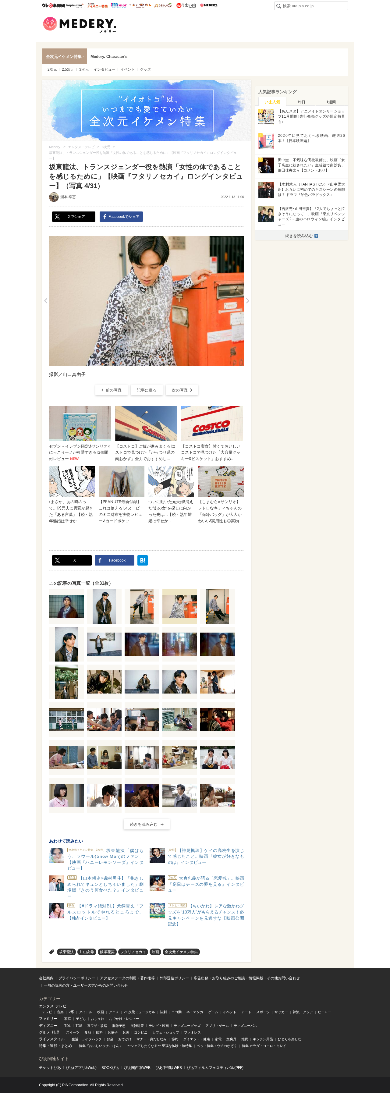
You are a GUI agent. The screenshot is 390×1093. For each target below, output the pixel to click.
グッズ (145, 69)
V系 (71, 1012)
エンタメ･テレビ (52, 1006)
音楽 (60, 1012)
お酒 (125, 1032)
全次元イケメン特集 (64, 56)
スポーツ (263, 1012)
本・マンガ (194, 1012)
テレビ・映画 (159, 1025)
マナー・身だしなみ (151, 1039)
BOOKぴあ (110, 1068)
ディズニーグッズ (187, 1025)
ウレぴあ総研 (53, 5)
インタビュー (104, 69)
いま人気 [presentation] (272, 102)
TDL (67, 1025)
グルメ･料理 (49, 1032)
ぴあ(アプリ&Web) (81, 1068)
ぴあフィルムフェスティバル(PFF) (215, 1068)
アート (246, 1012)
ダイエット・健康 (196, 1039)
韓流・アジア (303, 1012)
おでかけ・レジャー (124, 1018)
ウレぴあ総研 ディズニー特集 (97, 5)
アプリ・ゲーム (217, 1025)
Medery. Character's (108, 56)
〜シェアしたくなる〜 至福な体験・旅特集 (159, 1046)
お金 (110, 1039)
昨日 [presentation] (301, 102)
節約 (175, 1039)
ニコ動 (177, 1012)
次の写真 (180, 390)
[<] (45, 301)
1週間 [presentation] (331, 102)
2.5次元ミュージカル (139, 1012)
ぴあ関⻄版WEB (137, 1068)
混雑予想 (119, 1025)
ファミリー (48, 1019)
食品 (87, 1032)
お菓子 (113, 1032)
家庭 (67, 1018)
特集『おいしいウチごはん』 (100, 1046)
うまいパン (163, 5)
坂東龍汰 (66, 952)
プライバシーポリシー (76, 978)
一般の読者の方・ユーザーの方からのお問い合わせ (86, 985)
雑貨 (244, 1039)
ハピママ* (75, 5)
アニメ (114, 1012)
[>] (247, 301)
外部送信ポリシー (174, 978)
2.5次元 (68, 69)
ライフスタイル (52, 1039)
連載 (53, 1046)
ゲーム (213, 1012)
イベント (127, 69)
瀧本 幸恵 (68, 197)
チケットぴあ (50, 1068)
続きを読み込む (144, 824)
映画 (155, 952)
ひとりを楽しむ (289, 1039)
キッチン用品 (263, 1039)
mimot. (119, 5)
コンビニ (140, 1032)
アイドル (85, 1012)
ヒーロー (324, 1012)
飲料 (99, 1032)
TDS (79, 1025)
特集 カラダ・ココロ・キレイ (264, 1046)
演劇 (163, 1012)
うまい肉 (186, 5)
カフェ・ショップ (165, 1032)
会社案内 (46, 978)
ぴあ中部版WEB (168, 1068)
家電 (218, 1039)
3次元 (84, 69)
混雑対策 (137, 1025)
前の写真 (114, 390)
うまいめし (140, 5)
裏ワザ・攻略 (97, 1025)
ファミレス (192, 1032)
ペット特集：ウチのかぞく (217, 1046)
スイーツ (73, 1032)
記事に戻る (147, 390)
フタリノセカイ (133, 952)
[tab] (272, 101)
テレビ (47, 1012)
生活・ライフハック (87, 1039)
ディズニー (48, 1026)
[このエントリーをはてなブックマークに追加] (142, 560)
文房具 (231, 1039)
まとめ (66, 1046)
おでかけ (125, 1039)
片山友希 (87, 952)
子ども (81, 1018)
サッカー (281, 1012)
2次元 (52, 69)
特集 (42, 1046)
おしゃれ (97, 1018)
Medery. (208, 5)
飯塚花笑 (107, 952)
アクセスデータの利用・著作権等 (127, 978)
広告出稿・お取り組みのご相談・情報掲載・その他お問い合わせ (247, 978)
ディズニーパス (245, 1025)
